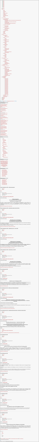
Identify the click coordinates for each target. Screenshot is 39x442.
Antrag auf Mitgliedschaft (5, 18)
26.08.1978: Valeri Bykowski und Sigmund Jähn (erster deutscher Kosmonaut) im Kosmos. (3, 131)
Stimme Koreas (4, 151)
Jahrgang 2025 (6, 79)
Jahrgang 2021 (6, 82)
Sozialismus (6, 162)
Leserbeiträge (4, 14)
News (5, 66)
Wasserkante (4, 55)
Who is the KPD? (6, 26)
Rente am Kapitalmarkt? (4, 170)
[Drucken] (3, 188)
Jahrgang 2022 (6, 81)
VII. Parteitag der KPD (4, 412)
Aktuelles (6, 59)
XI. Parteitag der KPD (3, 393)
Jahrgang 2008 (6, 92)
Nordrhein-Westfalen (5, 44)
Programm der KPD (7, 22)
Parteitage (4, 31)
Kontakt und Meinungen (7, 67)
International (4, 11)
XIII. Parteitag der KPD (4, 353)
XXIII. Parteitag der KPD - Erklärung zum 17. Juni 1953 (9, 228)
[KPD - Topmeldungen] (20, 438)
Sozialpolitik (6, 72)
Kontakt (5, 57)
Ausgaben (4, 77)
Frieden (6, 165)
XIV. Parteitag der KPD (4, 334)
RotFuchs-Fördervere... (3, 147)
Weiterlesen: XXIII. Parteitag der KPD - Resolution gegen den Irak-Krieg (7, 226)
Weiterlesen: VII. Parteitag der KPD (4, 429)
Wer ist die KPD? (6, 25)
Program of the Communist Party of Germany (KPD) (10, 23)
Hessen (4, 37)
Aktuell (5, 38)
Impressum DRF (5, 96)
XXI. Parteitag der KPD (4, 269)
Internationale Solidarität (7, 75)
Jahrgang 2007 (6, 93)
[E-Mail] (3, 189)
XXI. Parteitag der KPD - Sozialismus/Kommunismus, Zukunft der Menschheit (13, 310)
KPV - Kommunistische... (4, 150)
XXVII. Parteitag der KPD (4, 183)
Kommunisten (3, 165)
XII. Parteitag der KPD (4, 373)
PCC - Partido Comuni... (4, 156)
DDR (6, 160)
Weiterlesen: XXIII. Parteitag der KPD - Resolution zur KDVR (6, 267)
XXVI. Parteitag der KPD (4, 184)
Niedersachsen (5, 42)
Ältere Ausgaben (6, 94)
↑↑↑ (0, 440)
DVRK (4, 12)
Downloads (4, 33)
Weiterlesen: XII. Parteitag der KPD (4, 391)
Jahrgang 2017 (6, 85)
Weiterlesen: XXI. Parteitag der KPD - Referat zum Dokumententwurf (7, 308)
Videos (4, 16)
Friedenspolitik (6, 74)
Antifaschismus (4, 161)
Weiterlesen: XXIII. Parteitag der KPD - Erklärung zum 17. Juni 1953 (7, 247)
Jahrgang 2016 (6, 86)
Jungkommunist (6, 30)
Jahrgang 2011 (6, 90)
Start (2, 432)
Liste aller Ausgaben (7, 60)
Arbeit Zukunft (4, 140)
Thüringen (4, 53)
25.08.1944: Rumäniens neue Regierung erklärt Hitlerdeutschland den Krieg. (4, 118)
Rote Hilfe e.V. (4, 148)
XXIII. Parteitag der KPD (10, 196)
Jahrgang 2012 (6, 89)
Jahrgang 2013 (6, 88)
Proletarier (2, 163)
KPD (1, 161)
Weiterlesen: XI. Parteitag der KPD (4, 410)
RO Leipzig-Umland (7, 48)
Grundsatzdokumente (5, 19)
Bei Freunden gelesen (5, 15)
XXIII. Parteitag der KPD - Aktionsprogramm (7, 187)
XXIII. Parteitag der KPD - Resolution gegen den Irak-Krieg (9, 208)
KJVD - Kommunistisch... (4, 141)
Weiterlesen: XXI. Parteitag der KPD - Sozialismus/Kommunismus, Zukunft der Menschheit (9, 332)
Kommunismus (5, 163)
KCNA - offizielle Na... (5, 152)
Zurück (2, 433)
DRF (3, 162)
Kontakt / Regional (7, 36)
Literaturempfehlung (5, 64)
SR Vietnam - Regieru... (4, 154)
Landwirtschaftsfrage (7, 71)
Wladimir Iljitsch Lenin (7, 63)
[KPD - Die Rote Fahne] (6, 438)
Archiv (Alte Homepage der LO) (8, 51)
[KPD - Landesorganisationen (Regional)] (13, 438)
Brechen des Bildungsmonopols (8, 70)
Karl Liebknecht (2, 160)
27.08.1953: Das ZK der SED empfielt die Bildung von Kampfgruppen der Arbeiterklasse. (4, 134)
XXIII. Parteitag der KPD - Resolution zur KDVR (8, 249)
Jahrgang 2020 (6, 83)
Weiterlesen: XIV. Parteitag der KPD (4, 351)
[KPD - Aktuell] (2, 438)
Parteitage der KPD (5, 196)
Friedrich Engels (4, 166)
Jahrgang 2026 (6, 78)
